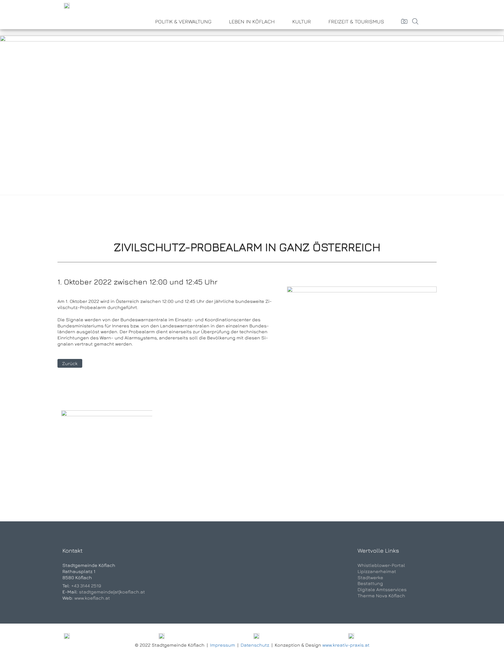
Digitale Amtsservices (382, 589)
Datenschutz (255, 645)
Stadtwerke (370, 577)
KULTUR (301, 21)
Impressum (222, 645)
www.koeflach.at (92, 598)
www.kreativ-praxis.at (346, 645)
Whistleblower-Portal (381, 565)
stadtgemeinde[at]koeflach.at (112, 591)
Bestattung (370, 583)
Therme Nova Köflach (381, 595)
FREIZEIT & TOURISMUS (356, 21)
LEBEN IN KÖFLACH (252, 21)
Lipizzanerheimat (377, 571)
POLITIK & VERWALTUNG (183, 21)
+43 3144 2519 (86, 585)
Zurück (70, 363)
